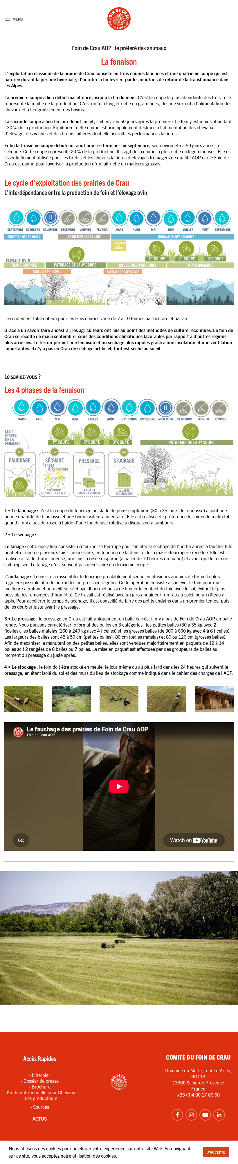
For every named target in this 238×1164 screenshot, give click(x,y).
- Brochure (40, 1086)
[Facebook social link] (177, 1115)
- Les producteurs (39, 1098)
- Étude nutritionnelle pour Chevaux (39, 1092)
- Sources (39, 1107)
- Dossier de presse (40, 1081)
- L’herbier (39, 1075)
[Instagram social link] (191, 1115)
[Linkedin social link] (219, 1115)
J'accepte (216, 1152)
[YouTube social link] (205, 1115)
